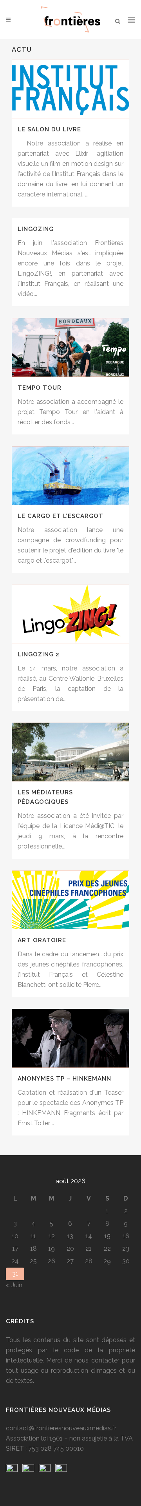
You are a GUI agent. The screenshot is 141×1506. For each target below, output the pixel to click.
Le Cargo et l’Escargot (60, 516)
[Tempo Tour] (70, 347)
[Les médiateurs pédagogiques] (70, 752)
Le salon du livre (49, 129)
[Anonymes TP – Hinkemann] (70, 1038)
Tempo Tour (39, 387)
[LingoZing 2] (70, 614)
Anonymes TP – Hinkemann (64, 1078)
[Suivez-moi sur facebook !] (12, 1469)
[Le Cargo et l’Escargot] (70, 475)
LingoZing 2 (39, 654)
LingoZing (36, 229)
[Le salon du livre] (70, 89)
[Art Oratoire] (70, 899)
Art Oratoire (42, 940)
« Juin (14, 1285)
